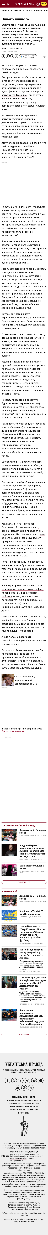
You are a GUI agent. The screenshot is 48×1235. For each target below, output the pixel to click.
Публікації (16, 10)
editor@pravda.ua (31, 1209)
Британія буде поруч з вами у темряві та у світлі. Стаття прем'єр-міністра (31, 953)
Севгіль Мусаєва (32, 1205)
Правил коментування (13, 731)
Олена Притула (33, 1207)
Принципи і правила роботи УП (24, 1107)
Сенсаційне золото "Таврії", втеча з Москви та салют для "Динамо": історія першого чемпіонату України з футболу (32, 933)
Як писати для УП (17, 1110)
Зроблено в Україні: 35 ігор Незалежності (31, 913)
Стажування (32, 1110)
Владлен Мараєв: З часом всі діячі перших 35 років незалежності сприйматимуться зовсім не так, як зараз (32, 851)
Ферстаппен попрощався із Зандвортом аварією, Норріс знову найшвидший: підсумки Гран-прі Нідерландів (31, 1017)
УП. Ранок (27, 10)
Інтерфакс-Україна (18, 1158)
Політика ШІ (14, 1103)
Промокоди (23, 1113)
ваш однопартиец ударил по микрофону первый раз (23, 589)
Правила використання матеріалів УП (24, 1100)
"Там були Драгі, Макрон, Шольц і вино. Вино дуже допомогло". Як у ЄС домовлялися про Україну (32, 983)
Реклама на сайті (20, 1097)
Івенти (32, 1097)
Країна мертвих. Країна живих (31, 867)
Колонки (38, 10)
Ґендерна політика (30, 1103)
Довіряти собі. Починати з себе (32, 831)
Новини (5, 10)
